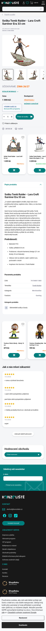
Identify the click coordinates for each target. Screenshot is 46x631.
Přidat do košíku (22, 117)
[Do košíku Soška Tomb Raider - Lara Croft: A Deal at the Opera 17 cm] (39, 170)
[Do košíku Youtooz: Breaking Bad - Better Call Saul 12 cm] (39, 355)
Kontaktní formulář (13, 523)
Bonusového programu (12, 109)
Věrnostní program (8, 538)
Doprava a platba (8, 535)
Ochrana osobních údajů (10, 560)
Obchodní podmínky (9, 553)
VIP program (6, 542)
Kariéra (4, 573)
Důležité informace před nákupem (13, 556)
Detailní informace (9, 91)
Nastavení (23, 618)
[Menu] (43, 3)
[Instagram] (10, 515)
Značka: (8, 30)
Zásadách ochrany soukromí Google (22, 612)
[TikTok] (15, 515)
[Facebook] (4, 515)
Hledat (41, 9)
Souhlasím (23, 625)
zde (3, 612)
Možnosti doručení (31, 104)
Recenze (5, 576)
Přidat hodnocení (12, 454)
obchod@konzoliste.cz (14, 509)
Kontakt (5, 569)
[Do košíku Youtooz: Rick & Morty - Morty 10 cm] (14, 355)
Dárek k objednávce (9, 549)
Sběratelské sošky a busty (18, 308)
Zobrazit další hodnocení (23, 434)
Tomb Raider (36, 285)
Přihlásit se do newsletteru (14, 485)
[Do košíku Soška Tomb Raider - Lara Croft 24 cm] (14, 170)
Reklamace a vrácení (9, 546)
